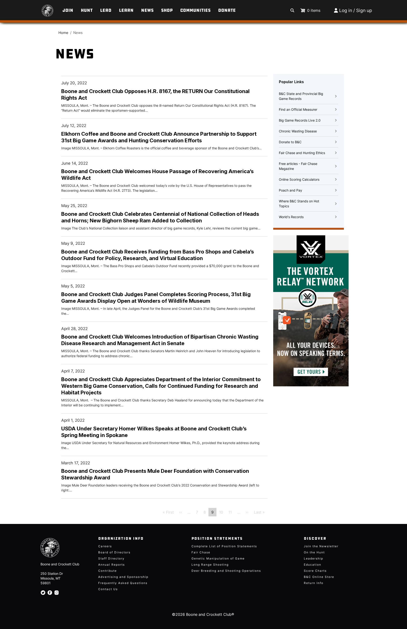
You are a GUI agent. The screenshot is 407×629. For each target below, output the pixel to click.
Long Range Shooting (210, 564)
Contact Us (108, 589)
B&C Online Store (319, 577)
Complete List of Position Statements (224, 546)
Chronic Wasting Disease (298, 131)
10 (221, 512)
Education (312, 564)
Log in (345, 10)
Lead (105, 10)
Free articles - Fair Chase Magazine (298, 166)
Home (63, 33)
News (147, 10)
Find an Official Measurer (298, 109)
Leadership (313, 558)
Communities (195, 10)
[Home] (40, 8)
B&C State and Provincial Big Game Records (301, 96)
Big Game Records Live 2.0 (300, 120)
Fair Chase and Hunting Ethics (302, 153)
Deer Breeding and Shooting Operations (226, 570)
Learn (126, 10)
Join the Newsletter (321, 546)
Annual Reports (111, 564)
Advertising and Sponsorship (123, 577)
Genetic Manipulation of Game (218, 558)
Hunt (87, 10)
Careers (105, 546)
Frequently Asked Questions (122, 583)
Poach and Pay (290, 190)
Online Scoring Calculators (299, 179)
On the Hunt (314, 552)
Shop (167, 10)
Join (67, 10)
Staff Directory (111, 558)
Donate (227, 10)
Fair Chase (200, 552)
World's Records (291, 217)
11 (230, 512)
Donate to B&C (290, 142)
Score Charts (315, 570)
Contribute (107, 570)
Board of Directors (114, 552)
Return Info (313, 583)
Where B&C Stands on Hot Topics (299, 203)
